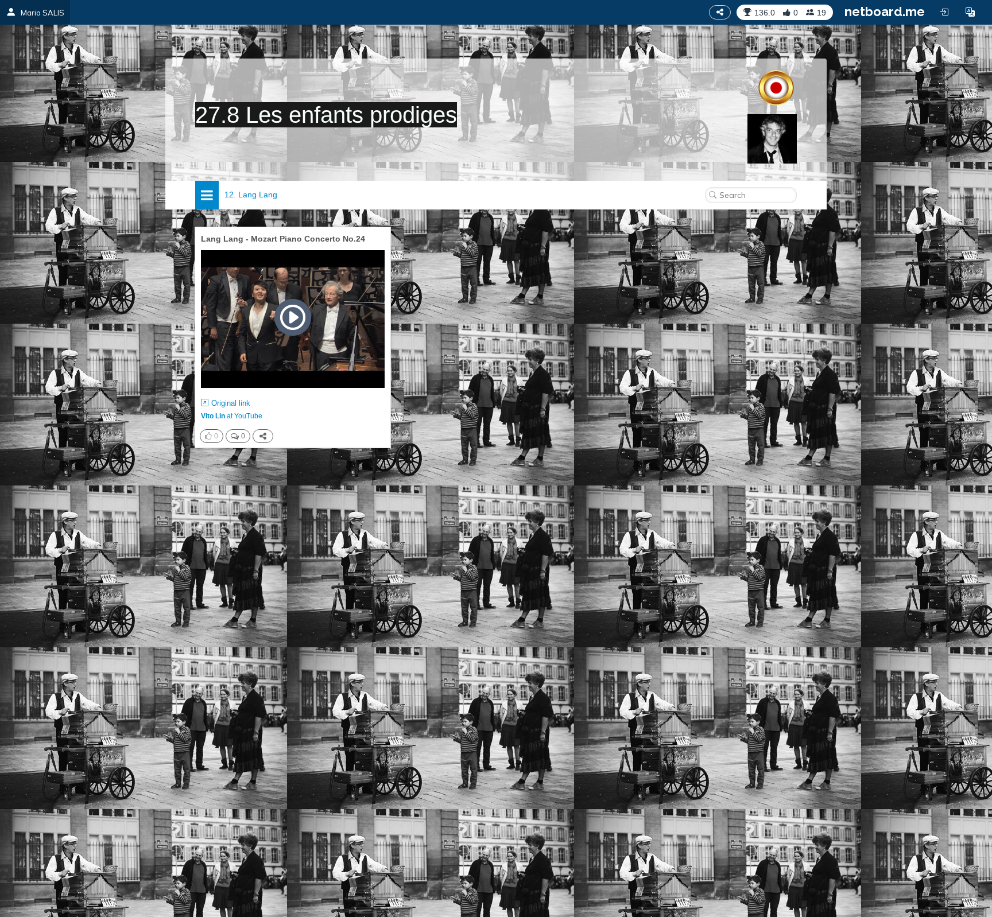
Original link (230, 403)
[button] (970, 12)
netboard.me (884, 11)
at (231, 416)
